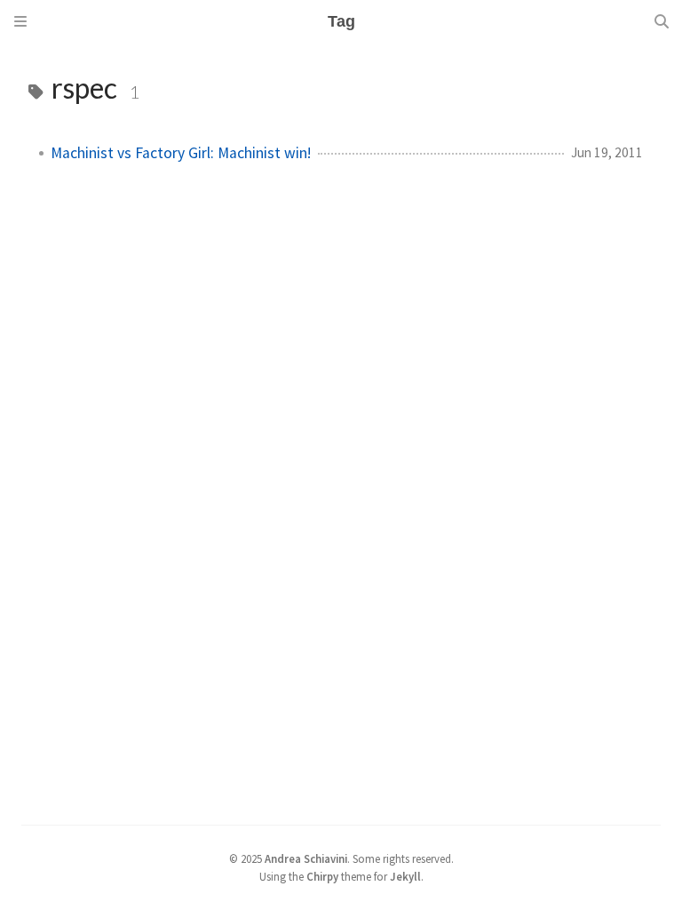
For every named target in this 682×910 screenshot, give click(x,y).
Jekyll (405, 876)
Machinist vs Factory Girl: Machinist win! (181, 153)
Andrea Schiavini (306, 858)
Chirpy (322, 876)
